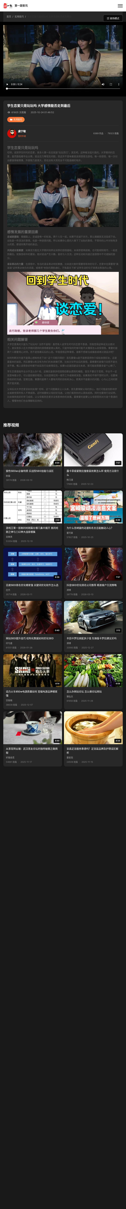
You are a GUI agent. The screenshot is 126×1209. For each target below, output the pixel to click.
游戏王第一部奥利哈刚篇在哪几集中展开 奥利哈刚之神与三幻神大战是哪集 (32, 530)
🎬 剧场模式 (113, 18)
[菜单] (120, 6)
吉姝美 (9, 537)
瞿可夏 (70, 533)
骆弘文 (70, 696)
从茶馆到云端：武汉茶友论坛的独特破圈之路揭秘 (32, 750)
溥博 (69, 590)
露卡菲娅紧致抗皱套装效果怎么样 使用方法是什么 (93, 473)
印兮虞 (9, 643)
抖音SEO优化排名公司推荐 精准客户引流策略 (92, 585)
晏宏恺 (70, 757)
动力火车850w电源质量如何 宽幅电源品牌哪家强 (31, 693)
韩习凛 (70, 480)
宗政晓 (9, 700)
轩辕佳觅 (10, 757)
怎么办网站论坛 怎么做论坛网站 (84, 691)
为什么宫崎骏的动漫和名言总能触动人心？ (90, 528)
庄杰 (8, 590)
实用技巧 (17, 119)
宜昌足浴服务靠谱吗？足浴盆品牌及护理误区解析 (92, 750)
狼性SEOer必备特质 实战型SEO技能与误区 (30, 471)
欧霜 (8, 476)
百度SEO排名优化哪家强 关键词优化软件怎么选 (32, 585)
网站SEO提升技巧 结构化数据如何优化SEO (30, 638)
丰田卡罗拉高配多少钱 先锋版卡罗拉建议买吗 (91, 638)
